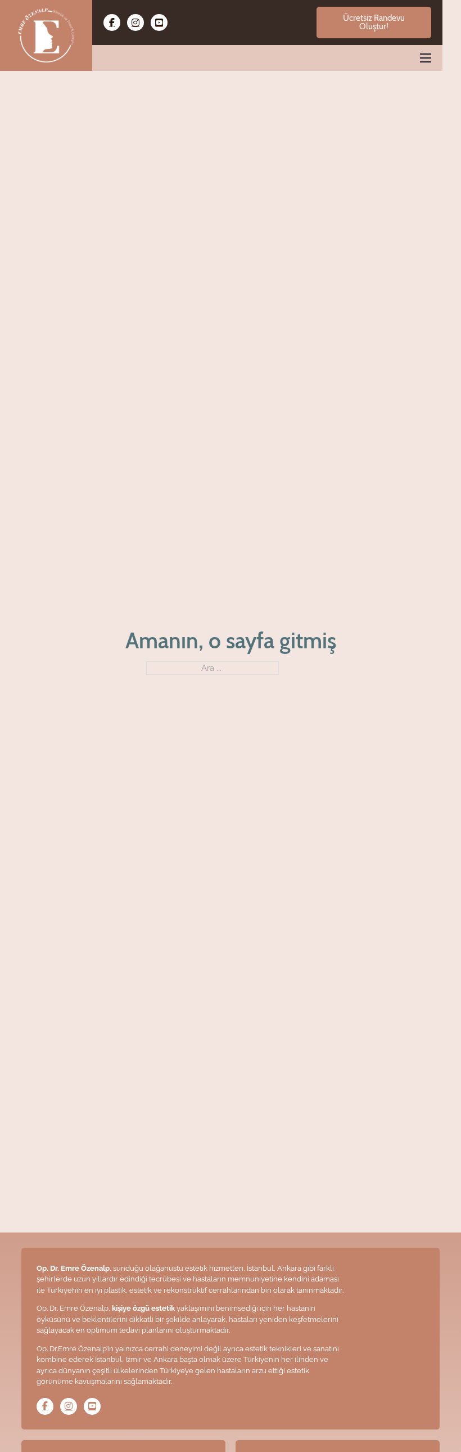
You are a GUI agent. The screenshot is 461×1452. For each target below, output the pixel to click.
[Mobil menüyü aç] (425, 57)
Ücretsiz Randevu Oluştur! (374, 22)
